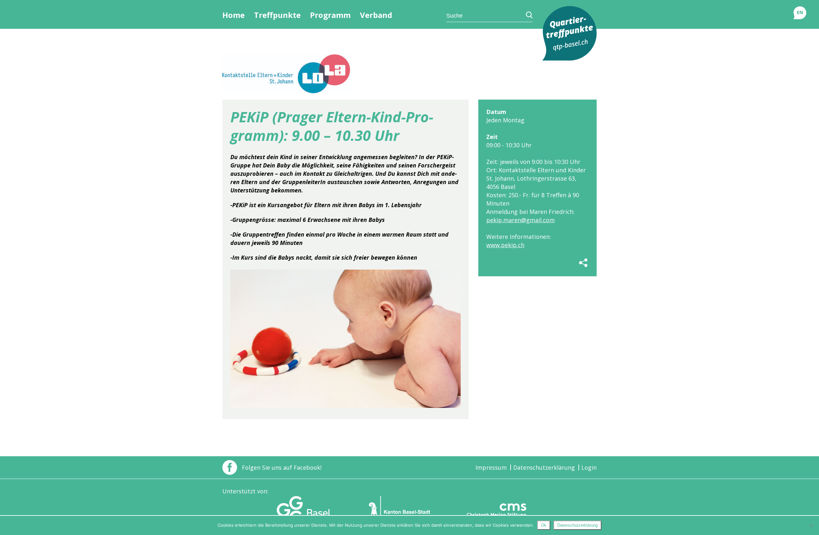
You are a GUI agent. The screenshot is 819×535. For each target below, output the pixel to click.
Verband (376, 15)
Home (233, 15)
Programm (330, 15)
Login (589, 467)
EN (800, 12)
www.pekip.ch (505, 245)
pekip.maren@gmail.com (520, 220)
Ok (543, 525)
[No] (811, 525)
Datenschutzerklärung (544, 467)
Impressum (491, 467)
